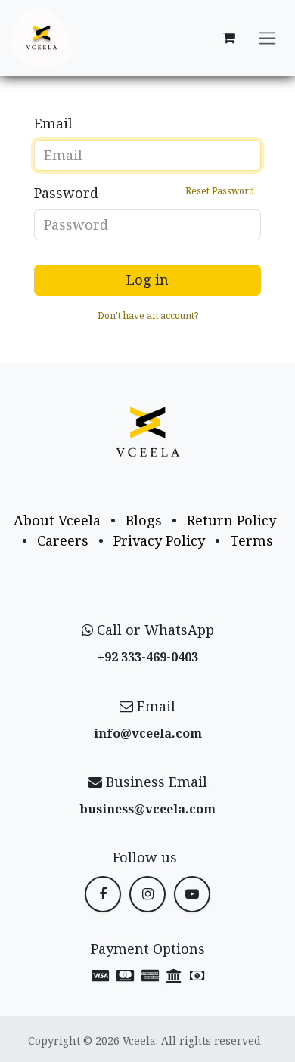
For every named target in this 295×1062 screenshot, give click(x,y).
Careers (62, 540)
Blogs (144, 520)
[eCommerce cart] (228, 37)
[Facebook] (103, 894)
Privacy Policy (159, 540)
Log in (147, 280)
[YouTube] (192, 894)
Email (53, 123)
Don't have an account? (148, 315)
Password (144, 193)
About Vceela (57, 520)
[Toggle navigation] (267, 38)
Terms (251, 540)
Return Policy (231, 520)
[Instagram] (147, 894)
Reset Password (219, 190)
